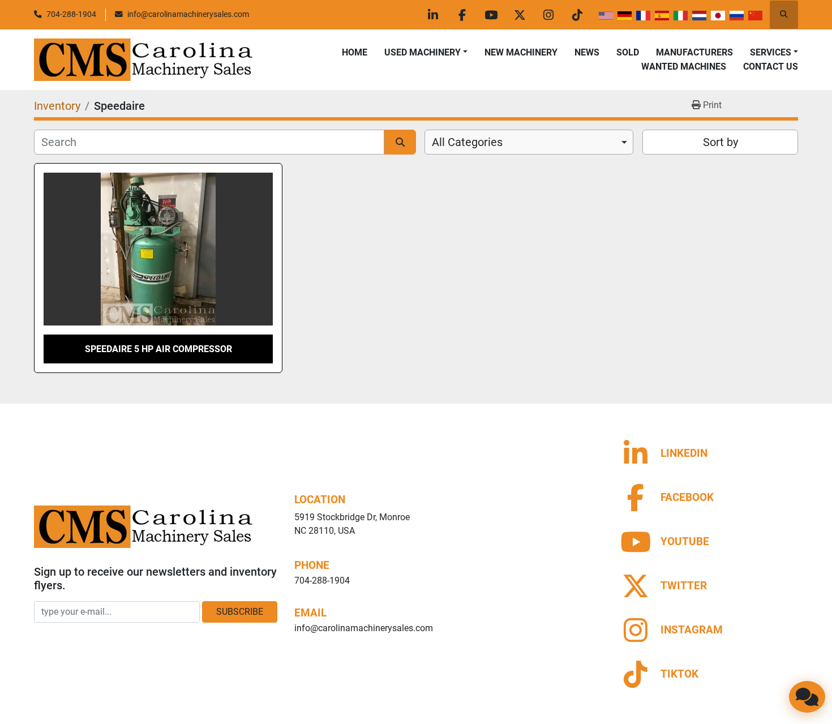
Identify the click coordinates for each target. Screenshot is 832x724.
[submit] (400, 142)
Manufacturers (694, 52)
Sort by (720, 142)
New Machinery (520, 52)
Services (770, 52)
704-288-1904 (71, 14)
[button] (426, 52)
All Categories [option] (467, 142)
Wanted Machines (683, 66)
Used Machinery (422, 52)
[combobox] (528, 142)
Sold (627, 52)
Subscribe (239, 611)
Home (354, 52)
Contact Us (770, 66)
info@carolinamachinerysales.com (188, 14)
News (586, 52)
